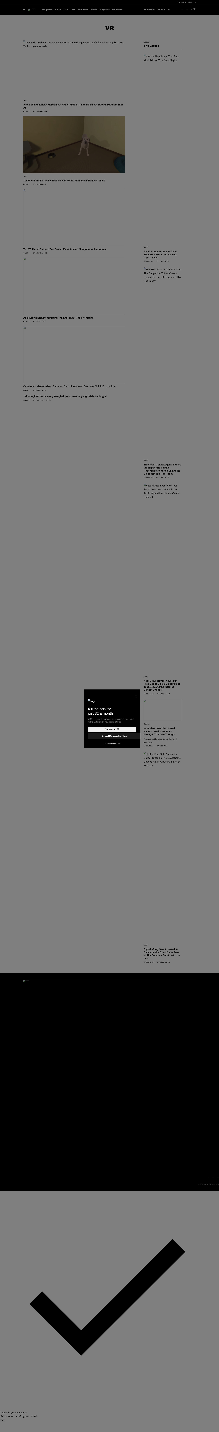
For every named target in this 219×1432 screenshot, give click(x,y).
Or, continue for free (112, 744)
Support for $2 (112, 729)
